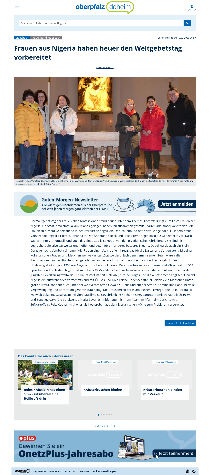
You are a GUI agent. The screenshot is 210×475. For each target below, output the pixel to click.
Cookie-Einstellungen (104, 471)
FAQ (75, 471)
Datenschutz (55, 471)
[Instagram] (187, 471)
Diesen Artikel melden (180, 323)
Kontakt (84, 471)
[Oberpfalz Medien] (23, 471)
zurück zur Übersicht (105, 426)
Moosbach (21, 37)
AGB (67, 471)
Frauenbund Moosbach (46, 37)
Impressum (39, 471)
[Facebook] (193, 471)
